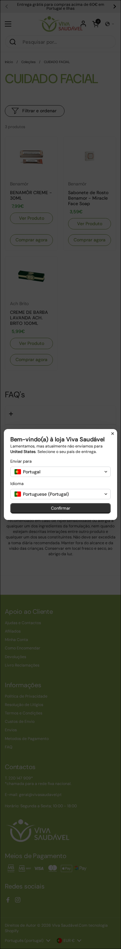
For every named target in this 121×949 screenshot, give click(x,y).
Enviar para (21, 461)
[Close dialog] (112, 433)
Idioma (17, 483)
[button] (60, 472)
